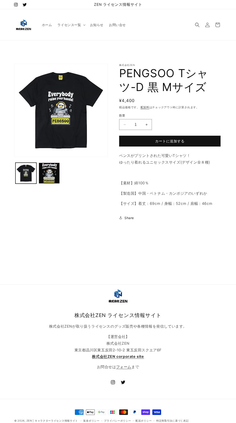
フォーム (123, 366)
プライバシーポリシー (117, 420)
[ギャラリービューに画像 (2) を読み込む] (49, 173)
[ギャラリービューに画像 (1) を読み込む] (25, 173)
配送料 (145, 107)
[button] (71, 25)
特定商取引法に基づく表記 (172, 420)
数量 (122, 115)
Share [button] (129, 218)
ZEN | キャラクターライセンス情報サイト (52, 420)
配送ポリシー (144, 420)
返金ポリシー (91, 420)
